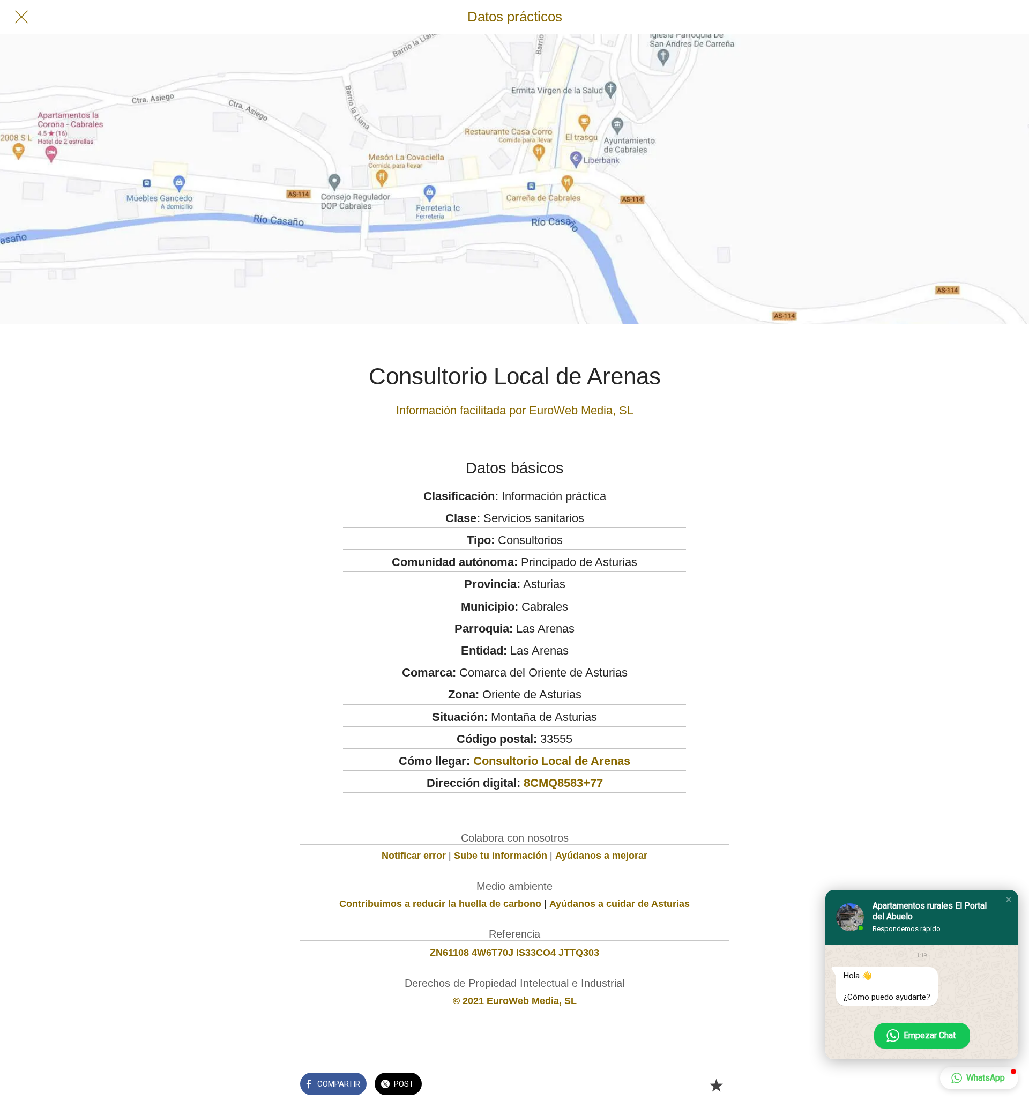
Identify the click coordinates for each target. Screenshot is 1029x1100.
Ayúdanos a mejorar (601, 855)
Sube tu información (500, 855)
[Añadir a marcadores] (716, 1085)
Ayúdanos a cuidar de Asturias (619, 903)
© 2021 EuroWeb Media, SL (515, 1000)
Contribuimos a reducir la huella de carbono (440, 903)
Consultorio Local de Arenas (551, 761)
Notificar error (414, 855)
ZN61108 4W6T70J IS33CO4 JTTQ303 (514, 952)
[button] (1008, 899)
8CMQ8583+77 (563, 783)
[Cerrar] (21, 17)
